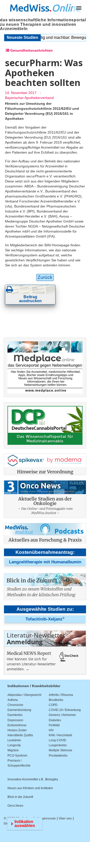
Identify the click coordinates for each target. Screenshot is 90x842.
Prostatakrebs (58, 755)
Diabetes (55, 720)
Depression (15, 720)
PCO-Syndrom (17, 755)
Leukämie (14, 740)
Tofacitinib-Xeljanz (45, 619)
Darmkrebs (15, 715)
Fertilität (54, 725)
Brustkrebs (56, 700)
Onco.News (15, 805)
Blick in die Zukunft (20, 797)
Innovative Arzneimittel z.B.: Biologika (33, 779)
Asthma (13, 700)
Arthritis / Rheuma (61, 695)
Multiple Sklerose (60, 750)
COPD (53, 705)
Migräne (13, 750)
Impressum (48, 818)
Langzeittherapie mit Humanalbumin (45, 562)
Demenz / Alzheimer (62, 715)
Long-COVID (57, 740)
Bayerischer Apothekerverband (29, 98)
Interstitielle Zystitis (20, 735)
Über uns (65, 818)
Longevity (14, 745)
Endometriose (17, 725)
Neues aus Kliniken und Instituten (30, 788)
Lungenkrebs (58, 745)
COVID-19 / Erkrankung (65, 710)
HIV (51, 730)
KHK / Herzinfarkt (60, 735)
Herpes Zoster (17, 730)
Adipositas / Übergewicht (24, 695)
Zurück (45, 277)
